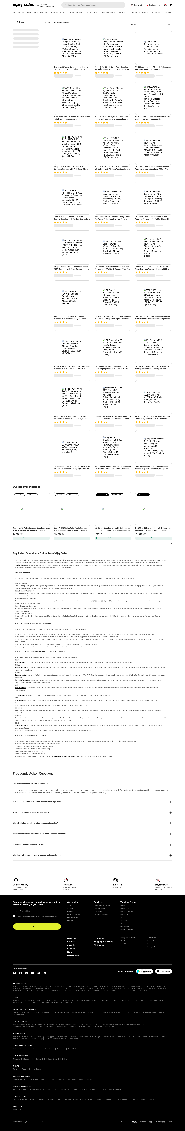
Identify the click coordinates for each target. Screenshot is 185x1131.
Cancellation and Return (102, 905)
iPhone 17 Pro (125, 908)
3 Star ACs (162, 988)
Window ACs (27, 988)
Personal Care (123, 12)
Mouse (15, 1089)
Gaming (70, 921)
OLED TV (80, 1000)
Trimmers (16, 1059)
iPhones (29, 1079)
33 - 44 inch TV (155, 1000)
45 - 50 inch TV (18, 1002)
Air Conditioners (18, 12)
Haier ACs (148, 986)
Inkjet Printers (95, 1099)
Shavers (26, 1059)
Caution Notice (152, 944)
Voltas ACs (27, 986)
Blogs (70, 952)
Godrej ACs (71, 986)
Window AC (41, 1025)
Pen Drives (102, 1089)
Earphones (61, 1049)
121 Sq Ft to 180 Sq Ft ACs (90, 990)
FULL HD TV (106, 1000)
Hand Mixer (121, 1037)
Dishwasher (49, 1027)
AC (121, 918)
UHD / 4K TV (47, 1013)
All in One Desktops (65, 1099)
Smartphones (18, 1079)
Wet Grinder (74, 1039)
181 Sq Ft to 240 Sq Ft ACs (113, 990)
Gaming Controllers (123, 1013)
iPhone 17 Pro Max (126, 912)
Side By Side (109, 1027)
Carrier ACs (97, 986)
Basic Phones (40, 1079)
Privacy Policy (152, 947)
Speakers (162, 1013)
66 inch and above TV (64, 1002)
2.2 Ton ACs (116, 988)
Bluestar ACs (59, 986)
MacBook (25, 1099)
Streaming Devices (73, 1013)
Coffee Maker (62, 1037)
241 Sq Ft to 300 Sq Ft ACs (137, 990)
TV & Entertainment (108, 12)
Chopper (50, 1037)
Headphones (49, 1049)
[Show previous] (167, 543)
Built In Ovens (29, 1037)
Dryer (40, 1027)
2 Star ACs (151, 988)
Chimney (41, 1037)
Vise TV (27, 1000)
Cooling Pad (65, 1089)
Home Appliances (76, 12)
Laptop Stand (78, 1089)
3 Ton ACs (140, 988)
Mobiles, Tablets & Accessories (37, 12)
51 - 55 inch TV (33, 1002)
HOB (130, 1037)
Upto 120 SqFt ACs (70, 990)
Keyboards (25, 1089)
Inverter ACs (55, 990)
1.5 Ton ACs (81, 988)
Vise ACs (16, 986)
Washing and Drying (68, 1025)
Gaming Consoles (106, 1013)
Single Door (74, 1027)
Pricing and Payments (128, 938)
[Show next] (170, 543)
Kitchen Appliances (92, 12)
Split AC (31, 1025)
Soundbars (138, 1013)
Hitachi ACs (108, 986)
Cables (51, 1079)
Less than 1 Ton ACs (43, 988)
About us (71, 938)
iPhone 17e (124, 915)
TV (121, 924)
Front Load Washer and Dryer (24, 1027)
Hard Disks (119, 1089)
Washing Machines (73, 915)
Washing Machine (126, 930)
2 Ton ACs (105, 988)
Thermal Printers (138, 1099)
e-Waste (71, 945)
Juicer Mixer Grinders (151, 1037)
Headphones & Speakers (140, 12)
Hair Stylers (36, 1059)
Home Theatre (150, 1013)
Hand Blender (109, 1037)
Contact (71, 949)
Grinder (164, 1037)
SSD (110, 1089)
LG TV (48, 1000)
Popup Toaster (44, 1039)
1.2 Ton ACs (69, 988)
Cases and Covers (85, 1079)
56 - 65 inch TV (47, 1002)
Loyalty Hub (168, 12)
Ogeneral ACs (160, 986)
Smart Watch (18, 1109)
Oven (34, 1039)
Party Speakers (72, 918)
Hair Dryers (64, 1059)
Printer (84, 1099)
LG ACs (48, 986)
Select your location (47, 6)
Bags (55, 1089)
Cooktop (73, 1037)
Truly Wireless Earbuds (21, 1049)
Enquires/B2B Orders (101, 915)
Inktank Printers (123, 1099)
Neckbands (37, 1049)
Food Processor (85, 1037)
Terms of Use (151, 941)
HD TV (116, 1000)
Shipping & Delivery (103, 942)
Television (70, 905)
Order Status (73, 956)
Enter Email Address (23, 911)
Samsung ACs (136, 986)
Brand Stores (156, 12)
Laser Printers (109, 1099)
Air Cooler (123, 921)
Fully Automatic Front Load (134, 1025)
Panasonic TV (68, 1000)
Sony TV (57, 1000)
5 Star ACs (28, 990)
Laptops (70, 912)
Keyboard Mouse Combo (41, 1089)
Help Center (153, 5)
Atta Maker (17, 1037)
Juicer (137, 1037)
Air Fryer (97, 1037)
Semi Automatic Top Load (111, 1025)
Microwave (25, 1039)
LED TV (15, 1013)
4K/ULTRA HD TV (92, 1000)
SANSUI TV (17, 1000)
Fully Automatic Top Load (89, 1025)
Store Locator (138, 5)
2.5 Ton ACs (128, 988)
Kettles (15, 1039)
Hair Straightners (50, 1059)
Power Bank (71, 1079)
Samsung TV (38, 1000)
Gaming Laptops (38, 1099)
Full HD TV (59, 1013)
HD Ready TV (26, 1013)
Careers (71, 942)
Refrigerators (61, 1027)
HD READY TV (127, 1000)
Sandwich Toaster (60, 1039)
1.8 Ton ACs (93, 988)
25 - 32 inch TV (141, 1000)
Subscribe (37, 927)
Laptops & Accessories (59, 12)
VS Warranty (98, 912)
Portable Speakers (75, 1049)
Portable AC (53, 1025)
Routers (151, 1099)
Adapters (60, 1079)
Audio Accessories (90, 1013)
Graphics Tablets (35, 1069)
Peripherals (90, 1089)
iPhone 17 (123, 905)
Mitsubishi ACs (83, 986)
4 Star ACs (17, 990)
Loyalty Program (99, 908)
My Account (99, 945)
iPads (24, 1069)
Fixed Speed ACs (41, 990)
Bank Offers (124, 944)
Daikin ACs (38, 986)
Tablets (15, 1069)
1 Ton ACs (57, 988)
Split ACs (16, 988)
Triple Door (98, 1027)
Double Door (85, 1027)
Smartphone (71, 908)
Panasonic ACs (122, 986)
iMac (77, 1099)
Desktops (51, 1099)
